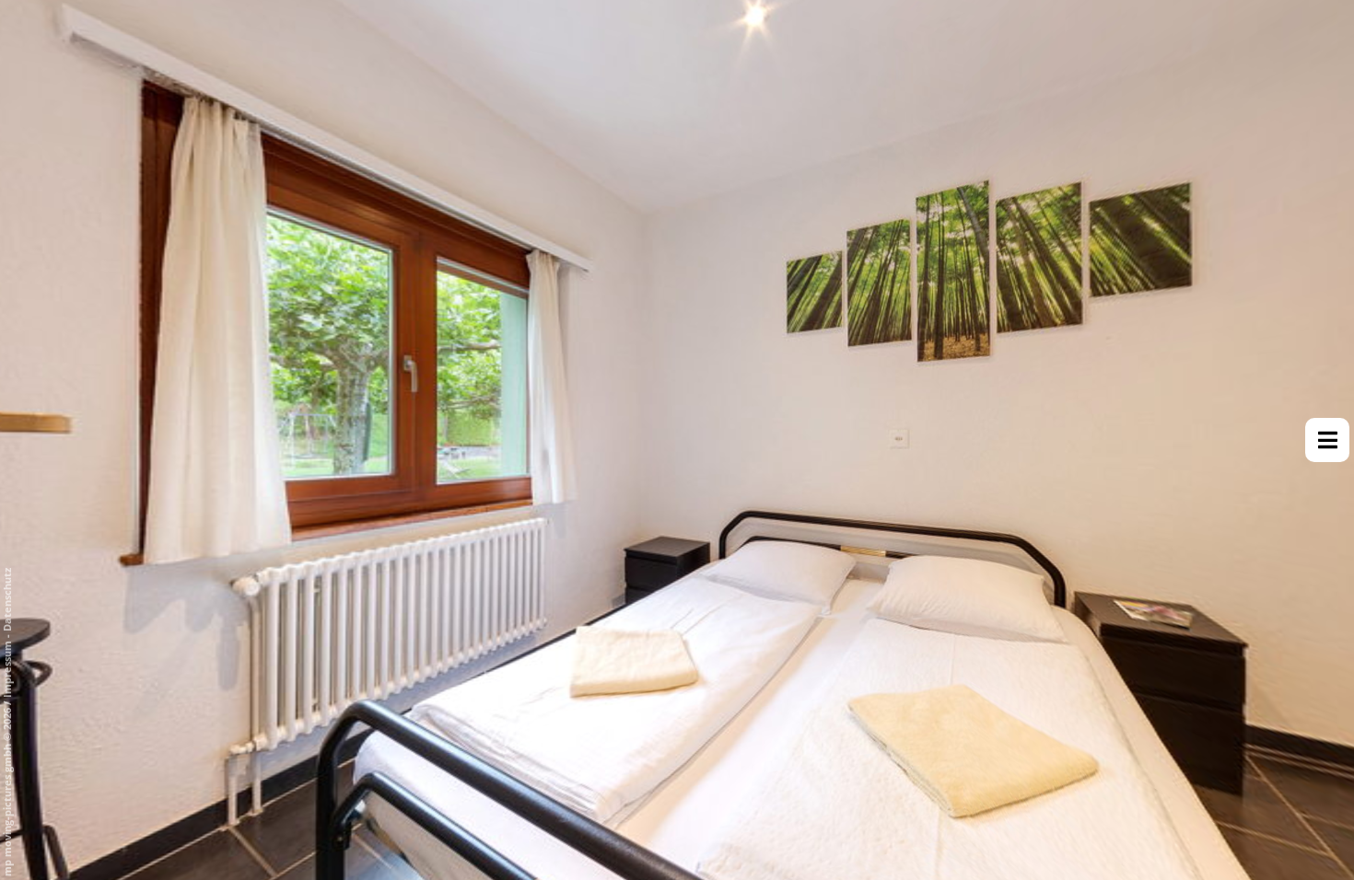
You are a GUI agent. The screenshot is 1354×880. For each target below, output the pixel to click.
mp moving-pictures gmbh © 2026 (7, 790)
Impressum (7, 669)
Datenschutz (7, 599)
